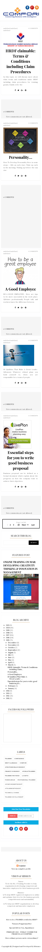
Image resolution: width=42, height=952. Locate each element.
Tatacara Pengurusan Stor (22, 924)
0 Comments (33, 28)
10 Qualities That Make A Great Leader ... (17, 678)
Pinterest (26, 829)
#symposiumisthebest (13, 784)
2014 (8, 691)
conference (19, 758)
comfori (23, 763)
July (9, 655)
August (11, 652)
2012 (8, 696)
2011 (7, 698)
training (8, 758)
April (10, 662)
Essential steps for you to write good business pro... (22, 682)
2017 (8, 635)
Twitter (16, 829)
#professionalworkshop (15, 767)
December (12, 643)
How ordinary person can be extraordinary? (21, 938)
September (12, 650)
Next (24, 525)
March (11, 665)
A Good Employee (20, 289)
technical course (12, 792)
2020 (8, 628)
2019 (8, 630)
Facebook (11, 829)
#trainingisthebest (13, 788)
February (12, 686)
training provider (12, 775)
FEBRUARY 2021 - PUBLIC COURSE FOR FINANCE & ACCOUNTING (21, 933)
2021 (8, 625)
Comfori (22, 866)
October (11, 647)
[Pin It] (25, 90)
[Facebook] (15, 90)
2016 (8, 638)
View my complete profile (21, 869)
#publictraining (28, 771)
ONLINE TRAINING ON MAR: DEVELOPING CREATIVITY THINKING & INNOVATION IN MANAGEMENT (20, 567)
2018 (8, 633)
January (11, 688)
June (10, 657)
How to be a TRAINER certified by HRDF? (21, 920)
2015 (8, 640)
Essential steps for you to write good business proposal (20, 460)
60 (19, 525)
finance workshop (12, 771)
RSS (31, 829)
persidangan (10, 780)
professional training (26, 780)
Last (33, 525)
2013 (8, 693)
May (10, 660)
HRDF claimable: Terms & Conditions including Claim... (22, 668)
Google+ (21, 829)
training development (14, 797)
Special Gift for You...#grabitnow (21, 928)
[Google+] (22, 90)
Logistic (25, 775)
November (12, 645)
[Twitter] (18, 90)
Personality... (20, 157)
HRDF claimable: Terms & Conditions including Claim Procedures (21, 61)
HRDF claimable (11, 763)
